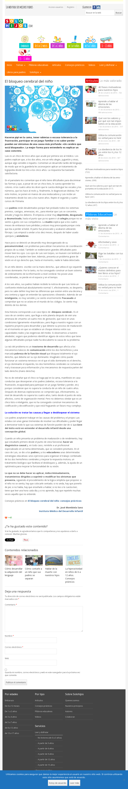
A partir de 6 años (46, 748)
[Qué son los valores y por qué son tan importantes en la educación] (91, 120)
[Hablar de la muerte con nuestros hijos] (54, 560)
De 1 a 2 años (57, 45)
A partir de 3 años (46, 743)
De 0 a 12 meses (41, 45)
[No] (124, 779)
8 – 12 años (107, 45)
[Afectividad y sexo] (91, 244)
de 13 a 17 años (12, 733)
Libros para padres (16, 72)
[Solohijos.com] (19, 24)
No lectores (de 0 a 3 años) (50, 737)
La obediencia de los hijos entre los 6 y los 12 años (110, 152)
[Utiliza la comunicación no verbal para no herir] (91, 137)
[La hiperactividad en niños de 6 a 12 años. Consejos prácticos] (74, 560)
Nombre (9, 636)
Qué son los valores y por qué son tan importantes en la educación (110, 121)
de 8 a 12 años (11, 727)
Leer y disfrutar (107, 64)
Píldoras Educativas (99, 214)
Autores (68, 711)
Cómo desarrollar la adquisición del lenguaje (13, 572)
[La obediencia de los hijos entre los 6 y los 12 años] (91, 151)
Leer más (74, 783)
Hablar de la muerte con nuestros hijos (52, 572)
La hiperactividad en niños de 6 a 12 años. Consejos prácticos (73, 575)
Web (7, 658)
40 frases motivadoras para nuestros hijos (109, 88)
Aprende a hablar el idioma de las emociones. (108, 104)
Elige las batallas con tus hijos (110, 255)
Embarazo (25, 45)
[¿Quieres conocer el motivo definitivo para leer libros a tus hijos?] (91, 269)
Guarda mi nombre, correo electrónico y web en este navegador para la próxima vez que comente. (42, 674)
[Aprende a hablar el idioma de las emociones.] (91, 103)
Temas (19, 64)
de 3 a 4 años (74, 45)
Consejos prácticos (74, 64)
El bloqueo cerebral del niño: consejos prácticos (54, 500)
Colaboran (70, 717)
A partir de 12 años (46, 759)
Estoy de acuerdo (57, 783)
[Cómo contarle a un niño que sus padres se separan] (34, 560)
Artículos (56, 64)
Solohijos (34, 72)
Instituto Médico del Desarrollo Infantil (61, 511)
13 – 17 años (25, 58)
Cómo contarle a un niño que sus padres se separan (33, 573)
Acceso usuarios (56, 7)
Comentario (11, 604)
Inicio (9, 64)
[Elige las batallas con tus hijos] (91, 255)
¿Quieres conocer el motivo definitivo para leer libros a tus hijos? (109, 270)
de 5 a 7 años (90, 45)
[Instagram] (98, 7)
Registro (70, 7)
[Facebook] (94, 7)
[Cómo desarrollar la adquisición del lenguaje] (14, 560)
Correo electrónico (14, 647)
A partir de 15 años (46, 765)
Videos (92, 64)
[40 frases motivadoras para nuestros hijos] (91, 89)
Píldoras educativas (38, 64)
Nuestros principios (74, 706)
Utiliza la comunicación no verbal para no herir (109, 136)
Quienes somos (72, 700)
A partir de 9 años (46, 754)
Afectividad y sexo (107, 242)
